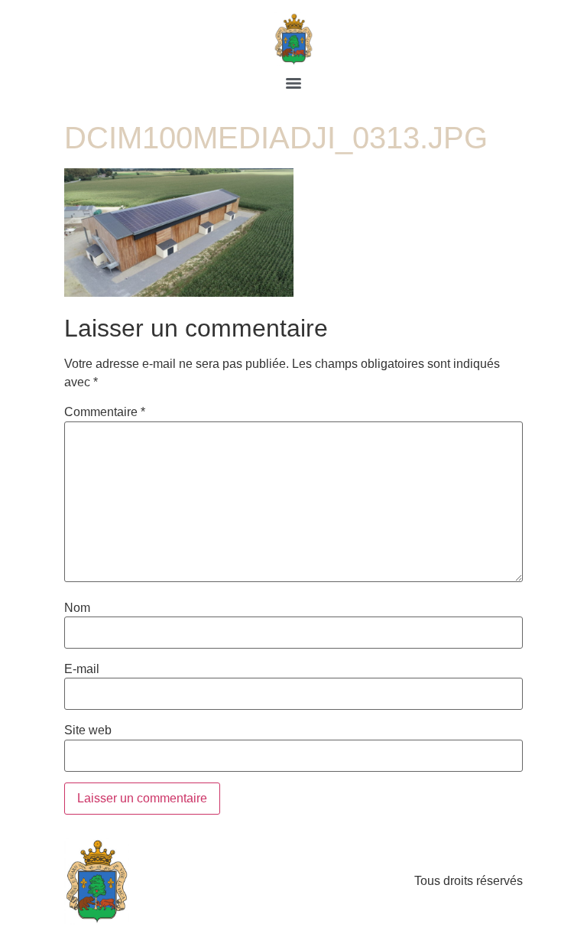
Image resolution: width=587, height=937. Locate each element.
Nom (77, 608)
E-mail (81, 669)
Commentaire (104, 412)
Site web (88, 730)
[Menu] (293, 83)
